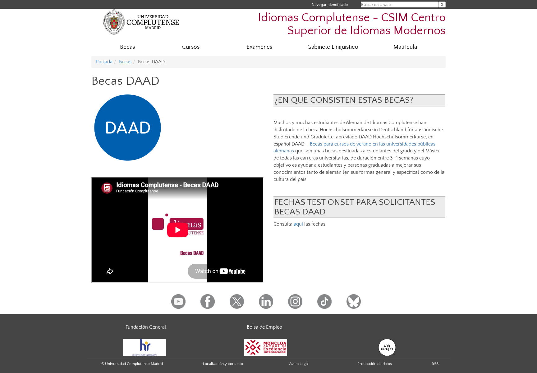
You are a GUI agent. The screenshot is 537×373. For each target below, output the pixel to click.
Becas (127, 47)
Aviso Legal (299, 364)
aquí (298, 224)
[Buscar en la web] (442, 4)
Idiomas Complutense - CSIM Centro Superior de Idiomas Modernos (352, 24)
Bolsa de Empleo (264, 327)
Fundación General (146, 327)
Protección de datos (374, 364)
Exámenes (259, 47)
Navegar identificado (330, 4)
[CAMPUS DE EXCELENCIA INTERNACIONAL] (265, 347)
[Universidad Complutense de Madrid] (141, 22)
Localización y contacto (223, 364)
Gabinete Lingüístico (332, 47)
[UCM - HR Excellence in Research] (144, 347)
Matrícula (405, 47)
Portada (104, 62)
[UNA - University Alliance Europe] (387, 347)
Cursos (191, 47)
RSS (435, 364)
